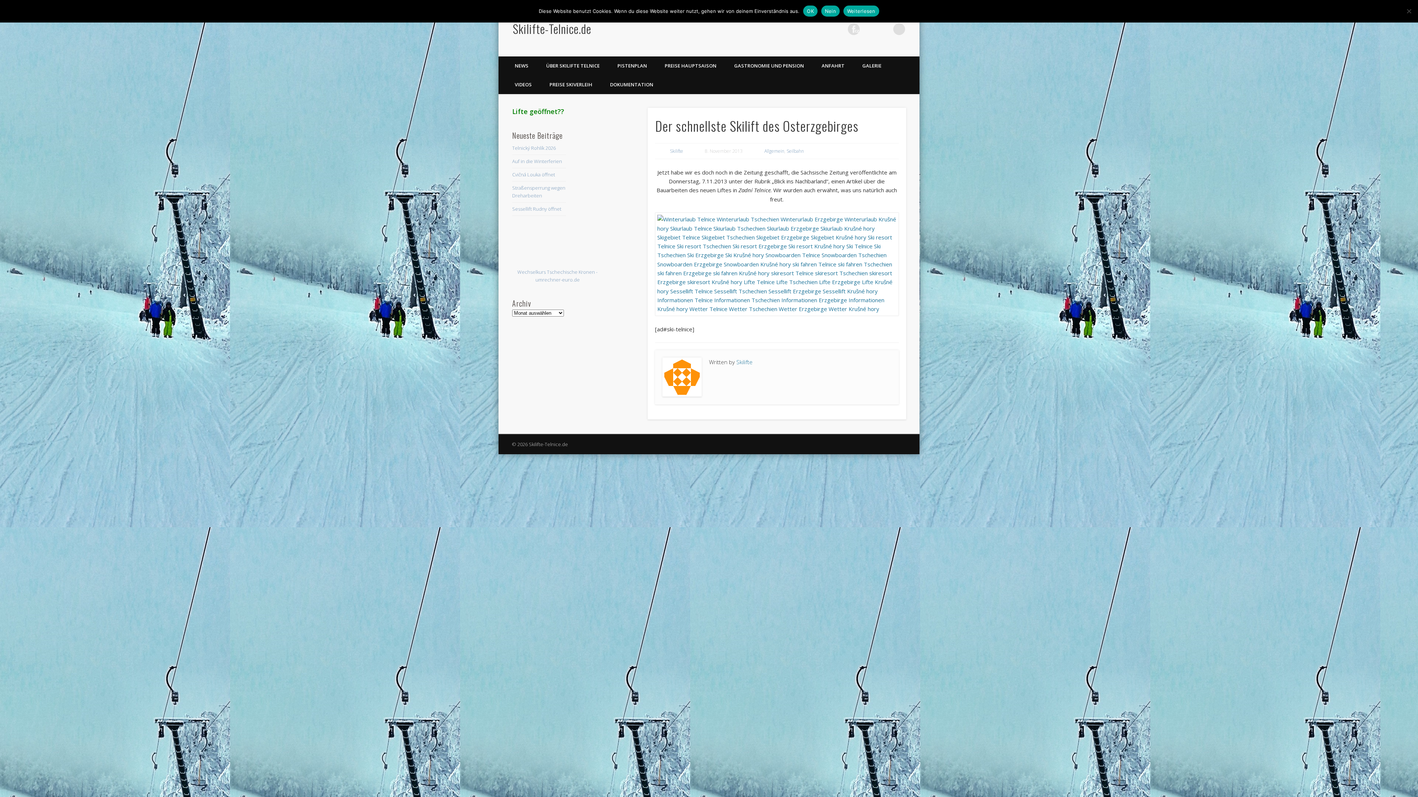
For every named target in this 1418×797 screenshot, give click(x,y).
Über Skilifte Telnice (573, 65)
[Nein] (1408, 11)
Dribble (884, 29)
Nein (830, 11)
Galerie (871, 65)
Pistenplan (632, 65)
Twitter (823, 29)
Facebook (808, 29)
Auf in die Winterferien (537, 161)
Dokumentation (631, 84)
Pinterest (839, 29)
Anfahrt (833, 65)
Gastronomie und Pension (769, 65)
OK (810, 11)
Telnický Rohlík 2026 (534, 148)
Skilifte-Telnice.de (552, 28)
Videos (523, 84)
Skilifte (676, 151)
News (521, 65)
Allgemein (774, 151)
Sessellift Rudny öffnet (536, 209)
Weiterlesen (861, 11)
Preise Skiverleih (570, 84)
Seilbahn (795, 151)
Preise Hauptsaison (690, 65)
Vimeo (869, 29)
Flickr (854, 29)
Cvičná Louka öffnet (533, 174)
